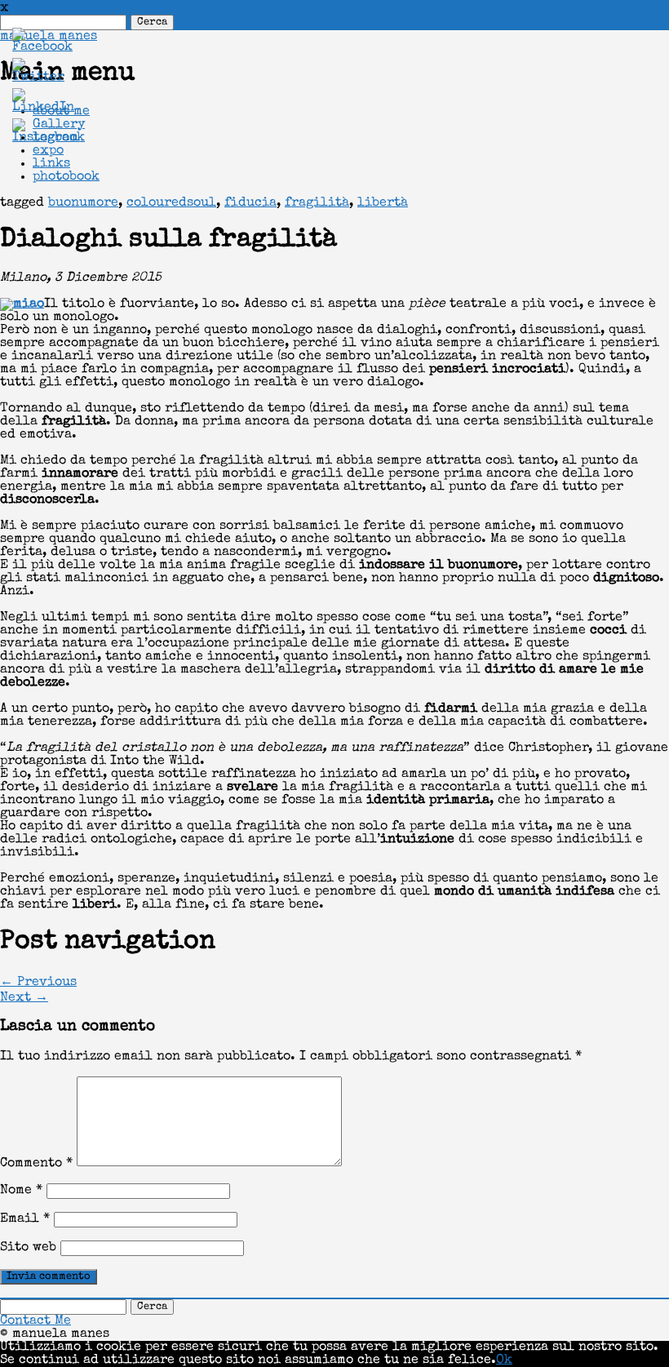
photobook (66, 177)
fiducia (250, 203)
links (51, 164)
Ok (504, 1360)
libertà (382, 203)
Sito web (28, 1247)
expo (48, 151)
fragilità (317, 203)
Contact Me (35, 1321)
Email (25, 1219)
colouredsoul (171, 203)
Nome (21, 1190)
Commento (36, 1163)
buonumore (83, 203)
